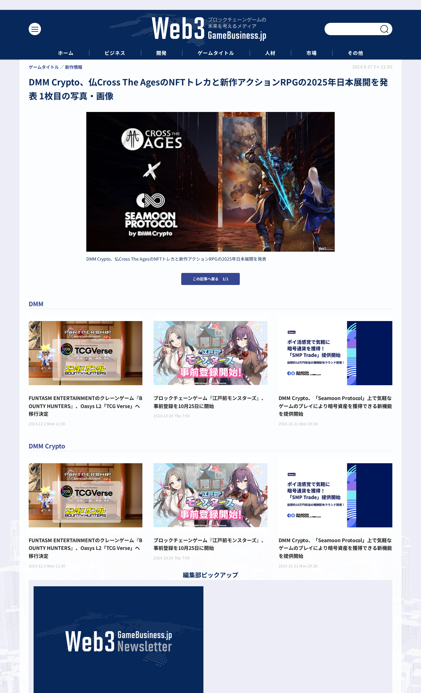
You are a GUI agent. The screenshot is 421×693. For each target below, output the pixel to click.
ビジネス (114, 53)
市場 (311, 53)
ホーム (66, 53)
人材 (270, 53)
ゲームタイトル (216, 53)
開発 (161, 53)
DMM (36, 303)
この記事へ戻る (210, 278)
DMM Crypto (47, 445)
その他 (355, 53)
